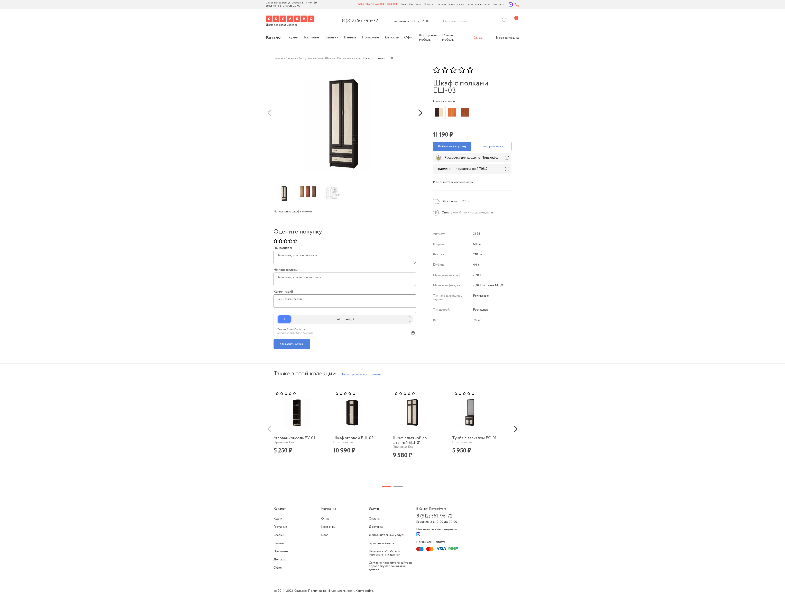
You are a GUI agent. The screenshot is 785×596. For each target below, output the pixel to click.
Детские (392, 37)
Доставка (415, 4)
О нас (403, 4)
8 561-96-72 (360, 21)
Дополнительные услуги (449, 4)
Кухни (293, 37)
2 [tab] (398, 486)
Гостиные (311, 37)
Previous (269, 112)
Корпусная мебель (428, 37)
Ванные (350, 37)
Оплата (428, 4)
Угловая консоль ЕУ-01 (294, 438)
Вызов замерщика (507, 37)
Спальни (331, 37)
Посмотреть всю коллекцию (361, 374)
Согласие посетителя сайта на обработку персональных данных (390, 566)
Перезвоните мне (455, 21)
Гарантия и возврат (478, 4)
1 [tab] (386, 486)
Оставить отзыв (292, 344)
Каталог (274, 37)
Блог (324, 535)
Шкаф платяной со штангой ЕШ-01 (410, 440)
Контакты (499, 4)
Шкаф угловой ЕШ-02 (353, 438)
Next (420, 112)
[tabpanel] (301, 429)
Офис (409, 37)
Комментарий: (284, 292)
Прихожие (370, 37)
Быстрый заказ (492, 146)
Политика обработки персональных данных (384, 553)
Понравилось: (284, 248)
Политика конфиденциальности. (331, 590)
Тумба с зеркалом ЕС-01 (474, 438)
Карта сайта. (364, 590)
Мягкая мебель (448, 37)
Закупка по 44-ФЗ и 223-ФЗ (377, 4)
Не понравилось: (286, 270)
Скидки (478, 37)
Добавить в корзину (452, 146)
